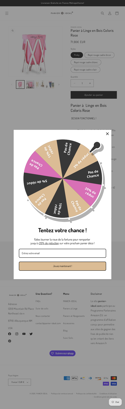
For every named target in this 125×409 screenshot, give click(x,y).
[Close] (107, 134)
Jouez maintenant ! (62, 266)
